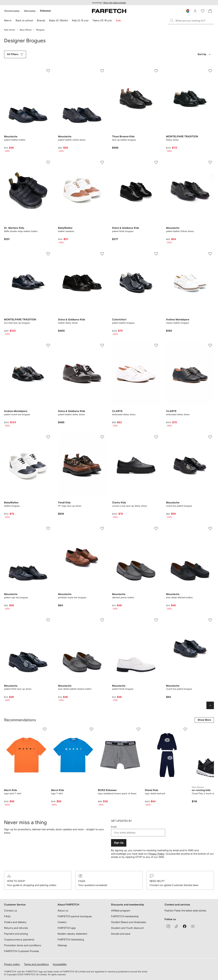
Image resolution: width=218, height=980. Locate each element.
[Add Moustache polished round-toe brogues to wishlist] (102, 528)
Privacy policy (12, 964)
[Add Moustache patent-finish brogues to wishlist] (156, 620)
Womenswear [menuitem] (12, 11)
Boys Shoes (26, 30)
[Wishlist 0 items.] (202, 11)
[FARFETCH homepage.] (109, 11)
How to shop (16, 881)
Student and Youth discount (127, 928)
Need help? (157, 881)
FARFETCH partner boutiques (75, 916)
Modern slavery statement (72, 933)
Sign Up (118, 842)
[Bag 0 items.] (210, 11)
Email (113, 827)
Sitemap (62, 945)
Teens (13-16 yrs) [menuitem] (102, 20)
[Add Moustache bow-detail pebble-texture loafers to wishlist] (102, 620)
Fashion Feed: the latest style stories (185, 910)
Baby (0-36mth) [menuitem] (58, 20)
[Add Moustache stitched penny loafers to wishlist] (156, 528)
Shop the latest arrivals (114, 3)
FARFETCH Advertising (71, 939)
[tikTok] (176, 926)
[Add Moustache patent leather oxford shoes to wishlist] (102, 71)
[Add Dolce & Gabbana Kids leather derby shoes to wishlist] (102, 254)
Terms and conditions (36, 964)
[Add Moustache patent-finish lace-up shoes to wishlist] (48, 620)
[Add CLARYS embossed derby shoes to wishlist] (156, 345)
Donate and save (120, 933)
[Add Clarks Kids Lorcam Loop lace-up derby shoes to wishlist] (156, 437)
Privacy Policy (157, 853)
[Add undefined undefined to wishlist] (44, 729)
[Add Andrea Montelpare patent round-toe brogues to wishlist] (48, 345)
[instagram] (168, 926)
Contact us (10, 910)
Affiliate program (120, 910)
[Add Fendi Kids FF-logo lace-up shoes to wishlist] (102, 437)
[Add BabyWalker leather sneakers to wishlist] (102, 162)
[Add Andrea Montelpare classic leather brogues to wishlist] (210, 254)
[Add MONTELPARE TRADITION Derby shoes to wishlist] (210, 71)
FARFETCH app (67, 928)
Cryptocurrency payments (19, 939)
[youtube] (193, 926)
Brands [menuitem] (41, 20)
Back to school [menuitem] (24, 20)
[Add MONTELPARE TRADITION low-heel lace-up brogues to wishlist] (48, 254)
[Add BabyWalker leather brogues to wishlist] (48, 437)
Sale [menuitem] (118, 20)
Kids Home (9, 30)
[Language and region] (187, 11)
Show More (204, 720)
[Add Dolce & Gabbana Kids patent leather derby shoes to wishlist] (102, 345)
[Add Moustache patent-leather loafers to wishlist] (48, 71)
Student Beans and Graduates (128, 922)
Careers (62, 922)
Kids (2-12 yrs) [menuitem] (80, 20)
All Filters (12, 54)
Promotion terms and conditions (22, 945)
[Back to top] (210, 705)
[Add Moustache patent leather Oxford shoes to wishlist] (210, 162)
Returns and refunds (16, 928)
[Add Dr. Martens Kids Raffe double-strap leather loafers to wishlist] (48, 162)
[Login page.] (195, 11)
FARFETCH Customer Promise (21, 951)
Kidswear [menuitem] (45, 11)
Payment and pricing (16, 933)
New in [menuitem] (8, 20)
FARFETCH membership (125, 916)
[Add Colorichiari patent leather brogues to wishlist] (156, 254)
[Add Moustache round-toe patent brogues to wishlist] (210, 437)
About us (63, 910)
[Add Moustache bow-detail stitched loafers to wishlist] (210, 528)
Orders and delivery (15, 922)
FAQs (81, 881)
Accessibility (60, 964)
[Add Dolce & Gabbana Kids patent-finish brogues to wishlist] (156, 162)
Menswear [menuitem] (30, 11)
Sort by (202, 54)
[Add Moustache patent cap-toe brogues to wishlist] (48, 528)
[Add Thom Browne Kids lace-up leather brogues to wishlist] (156, 71)
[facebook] (184, 926)
